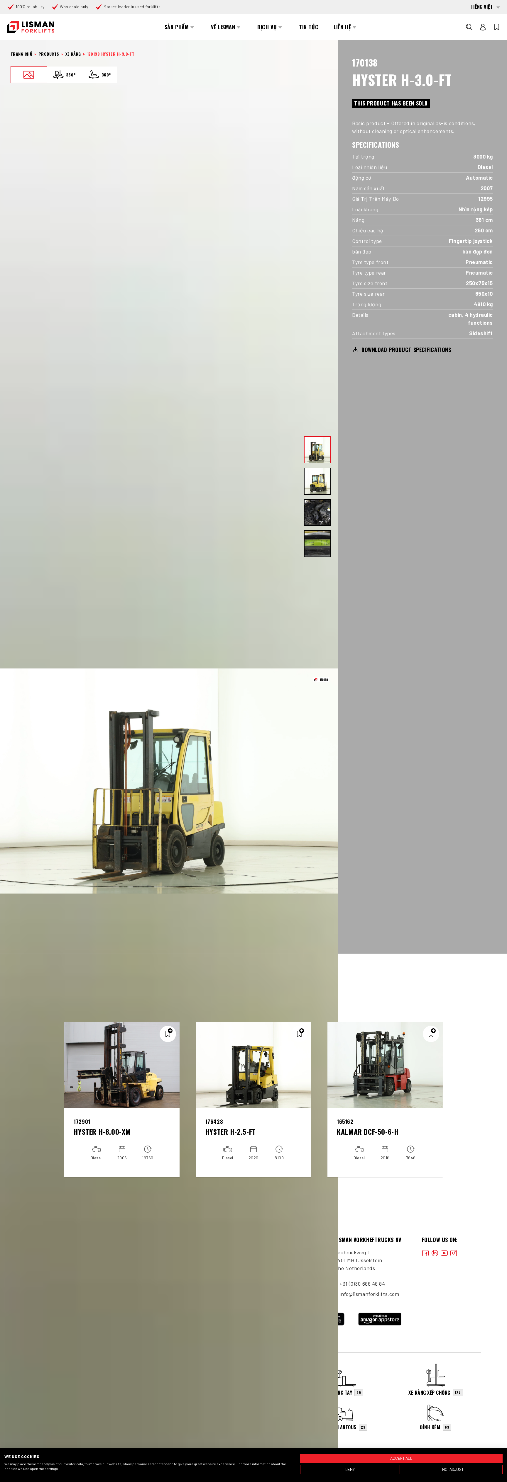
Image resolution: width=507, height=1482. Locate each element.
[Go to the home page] (30, 27)
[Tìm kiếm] (469, 27)
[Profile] (483, 27)
